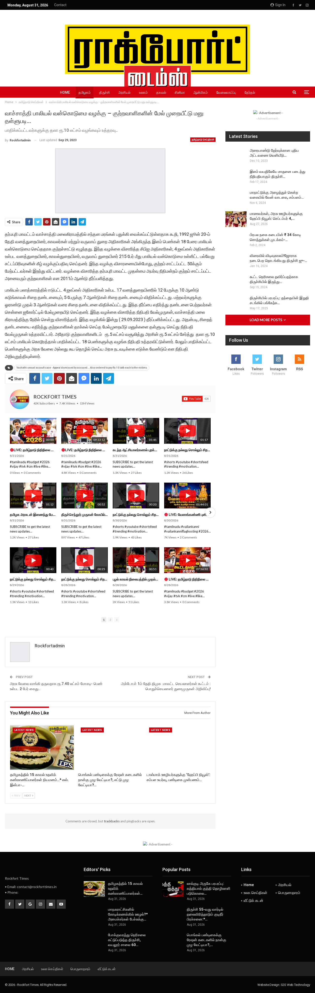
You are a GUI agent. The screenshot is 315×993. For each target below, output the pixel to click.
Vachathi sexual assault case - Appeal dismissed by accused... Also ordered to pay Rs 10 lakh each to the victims (81, 367)
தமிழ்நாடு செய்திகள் (203, 139)
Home (65, 92)
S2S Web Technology (295, 985)
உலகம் (143, 92)
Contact (60, 5)
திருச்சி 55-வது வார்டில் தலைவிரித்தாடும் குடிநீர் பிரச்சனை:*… (205, 914)
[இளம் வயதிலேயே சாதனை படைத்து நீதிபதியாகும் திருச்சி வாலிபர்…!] (236, 177)
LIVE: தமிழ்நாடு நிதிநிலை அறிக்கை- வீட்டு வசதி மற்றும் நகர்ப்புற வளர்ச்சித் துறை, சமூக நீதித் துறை (189, 579)
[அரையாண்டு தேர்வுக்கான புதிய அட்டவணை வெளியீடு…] (236, 156)
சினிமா (180, 92)
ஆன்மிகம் (200, 92)
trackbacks (112, 821)
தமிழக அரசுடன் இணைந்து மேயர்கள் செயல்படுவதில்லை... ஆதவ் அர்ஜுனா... (33, 514)
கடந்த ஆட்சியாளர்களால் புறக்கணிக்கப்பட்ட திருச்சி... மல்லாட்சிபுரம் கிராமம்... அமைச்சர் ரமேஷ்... (136, 450)
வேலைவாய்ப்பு (226, 92)
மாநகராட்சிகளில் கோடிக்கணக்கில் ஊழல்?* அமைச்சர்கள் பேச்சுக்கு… (128, 914)
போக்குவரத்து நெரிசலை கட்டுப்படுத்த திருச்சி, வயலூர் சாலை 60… (127, 940)
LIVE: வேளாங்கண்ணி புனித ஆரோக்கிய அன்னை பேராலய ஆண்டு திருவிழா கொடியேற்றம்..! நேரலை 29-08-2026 (189, 514)
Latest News (24, 730)
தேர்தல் (250, 92)
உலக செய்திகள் (255, 892)
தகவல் (161, 92)
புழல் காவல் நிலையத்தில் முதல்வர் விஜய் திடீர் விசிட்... (136, 579)
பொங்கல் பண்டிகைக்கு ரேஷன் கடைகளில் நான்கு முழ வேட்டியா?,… (206, 940)
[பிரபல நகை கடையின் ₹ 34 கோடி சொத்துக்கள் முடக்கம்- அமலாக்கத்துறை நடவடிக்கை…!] (236, 240)
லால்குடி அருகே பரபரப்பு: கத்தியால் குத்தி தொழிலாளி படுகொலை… (208, 888)
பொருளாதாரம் (289, 892)
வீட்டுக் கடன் (253, 900)
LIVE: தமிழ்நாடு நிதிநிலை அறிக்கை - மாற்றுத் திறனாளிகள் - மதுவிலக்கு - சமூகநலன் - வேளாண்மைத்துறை (35, 450)
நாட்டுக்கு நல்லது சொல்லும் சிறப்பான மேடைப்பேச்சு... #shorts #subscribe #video (187, 450)
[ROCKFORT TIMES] (20, 399)
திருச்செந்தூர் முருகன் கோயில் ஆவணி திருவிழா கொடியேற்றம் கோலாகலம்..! (84, 514)
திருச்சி (104, 92)
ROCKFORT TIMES (55, 397)
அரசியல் (124, 92)
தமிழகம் (85, 92)
